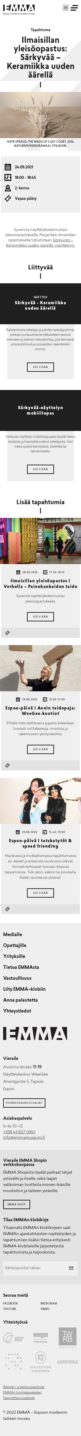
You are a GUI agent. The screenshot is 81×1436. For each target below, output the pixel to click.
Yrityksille (14, 957)
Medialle (12, 935)
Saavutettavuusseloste (19, 1398)
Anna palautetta (20, 1000)
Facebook (10, 1303)
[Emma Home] (19, 8)
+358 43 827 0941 (19, 1132)
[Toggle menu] (74, 8)
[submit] (71, 1268)
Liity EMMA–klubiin (24, 989)
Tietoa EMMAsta (21, 967)
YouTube (9, 1309)
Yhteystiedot (17, 1011)
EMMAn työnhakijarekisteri (22, 1393)
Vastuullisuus (17, 978)
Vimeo (45, 1309)
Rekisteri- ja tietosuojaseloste (23, 1387)
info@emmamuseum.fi (24, 1138)
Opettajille (14, 946)
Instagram (48, 1303)
